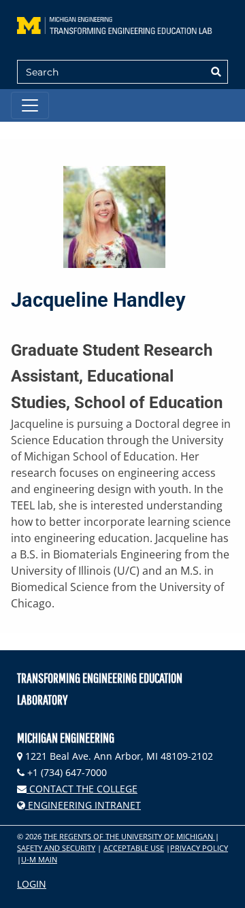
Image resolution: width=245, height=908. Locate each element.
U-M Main (39, 859)
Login (31, 883)
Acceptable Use (133, 848)
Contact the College (82, 788)
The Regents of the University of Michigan (129, 836)
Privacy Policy (199, 848)
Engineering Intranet (83, 804)
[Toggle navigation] (30, 105)
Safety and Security (56, 848)
